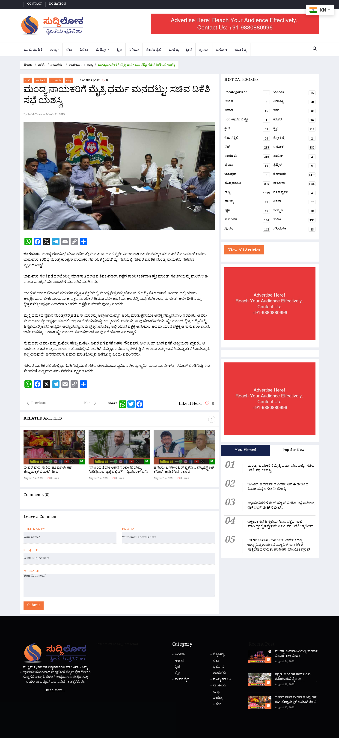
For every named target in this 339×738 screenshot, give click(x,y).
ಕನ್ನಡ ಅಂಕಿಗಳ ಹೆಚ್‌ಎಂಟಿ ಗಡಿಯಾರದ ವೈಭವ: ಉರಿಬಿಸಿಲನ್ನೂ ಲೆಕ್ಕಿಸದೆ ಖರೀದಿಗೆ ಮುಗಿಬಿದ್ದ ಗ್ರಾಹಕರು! (296, 682)
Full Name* (34, 530)
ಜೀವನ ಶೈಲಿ (154, 50)
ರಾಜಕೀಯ (74, 65)
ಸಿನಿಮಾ (134, 50)
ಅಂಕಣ (245, 102)
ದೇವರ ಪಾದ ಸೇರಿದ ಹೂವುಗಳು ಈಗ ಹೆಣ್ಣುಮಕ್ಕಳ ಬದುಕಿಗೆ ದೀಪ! (48, 470)
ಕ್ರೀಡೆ (189, 50)
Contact (34, 4)
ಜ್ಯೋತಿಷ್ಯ (241, 50)
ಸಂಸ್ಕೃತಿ (293, 211)
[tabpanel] (270, 507)
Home (28, 65)
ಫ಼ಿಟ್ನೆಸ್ (293, 166)
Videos (293, 93)
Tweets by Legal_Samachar (117, 645)
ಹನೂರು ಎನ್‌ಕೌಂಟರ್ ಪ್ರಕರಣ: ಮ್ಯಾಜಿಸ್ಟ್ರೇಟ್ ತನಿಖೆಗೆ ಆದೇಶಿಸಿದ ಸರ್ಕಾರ (184, 470)
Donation (57, 4)
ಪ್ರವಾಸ (204, 50)
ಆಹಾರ (246, 111)
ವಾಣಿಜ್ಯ (174, 50)
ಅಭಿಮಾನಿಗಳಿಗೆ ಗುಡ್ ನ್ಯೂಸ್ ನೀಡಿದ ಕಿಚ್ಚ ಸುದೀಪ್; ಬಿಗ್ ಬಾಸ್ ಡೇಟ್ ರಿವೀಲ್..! (281, 506)
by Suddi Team (33, 115)
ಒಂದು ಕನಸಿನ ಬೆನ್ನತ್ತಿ (245, 120)
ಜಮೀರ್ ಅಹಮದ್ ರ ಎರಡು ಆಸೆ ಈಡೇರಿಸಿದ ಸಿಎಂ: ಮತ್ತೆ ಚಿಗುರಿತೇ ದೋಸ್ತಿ (277, 487)
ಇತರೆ (41, 65)
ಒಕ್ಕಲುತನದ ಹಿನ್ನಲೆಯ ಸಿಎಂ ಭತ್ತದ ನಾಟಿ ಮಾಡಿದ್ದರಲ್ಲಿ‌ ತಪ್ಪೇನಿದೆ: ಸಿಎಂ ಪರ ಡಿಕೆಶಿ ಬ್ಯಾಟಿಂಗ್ (280, 524)
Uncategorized (245, 93)
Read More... (55, 691)
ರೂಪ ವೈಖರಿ (293, 193)
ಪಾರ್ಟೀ (293, 157)
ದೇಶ (69, 50)
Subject (31, 550)
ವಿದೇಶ (84, 50)
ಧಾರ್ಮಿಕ (222, 50)
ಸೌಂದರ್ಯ (293, 230)
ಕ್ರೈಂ (119, 50)
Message (31, 571)
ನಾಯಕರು (56, 65)
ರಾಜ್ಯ (53, 50)
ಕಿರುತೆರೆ (293, 120)
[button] (211, 419)
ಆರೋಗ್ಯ (293, 102)
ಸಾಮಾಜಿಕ (246, 220)
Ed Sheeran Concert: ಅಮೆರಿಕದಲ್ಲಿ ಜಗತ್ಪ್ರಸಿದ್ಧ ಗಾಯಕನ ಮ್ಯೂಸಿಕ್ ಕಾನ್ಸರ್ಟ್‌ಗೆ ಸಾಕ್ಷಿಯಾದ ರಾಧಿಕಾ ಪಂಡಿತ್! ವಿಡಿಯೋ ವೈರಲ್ (278, 545)
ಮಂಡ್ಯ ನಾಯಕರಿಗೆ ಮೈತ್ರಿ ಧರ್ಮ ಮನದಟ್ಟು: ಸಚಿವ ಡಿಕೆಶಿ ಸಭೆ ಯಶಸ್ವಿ (281, 469)
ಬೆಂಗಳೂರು (294, 175)
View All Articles (244, 251)
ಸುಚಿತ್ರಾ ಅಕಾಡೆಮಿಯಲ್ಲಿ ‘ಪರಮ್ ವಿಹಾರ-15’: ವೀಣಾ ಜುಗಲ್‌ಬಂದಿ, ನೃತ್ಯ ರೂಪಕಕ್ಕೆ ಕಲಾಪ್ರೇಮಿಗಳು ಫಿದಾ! (296, 659)
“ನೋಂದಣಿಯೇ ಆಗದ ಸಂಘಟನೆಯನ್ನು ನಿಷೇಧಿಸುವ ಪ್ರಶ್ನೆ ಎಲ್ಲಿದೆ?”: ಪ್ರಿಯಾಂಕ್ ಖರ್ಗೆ (119, 470)
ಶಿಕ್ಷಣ (246, 211)
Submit (33, 606)
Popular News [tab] (294, 450)
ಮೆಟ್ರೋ (101, 50)
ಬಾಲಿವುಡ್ (245, 175)
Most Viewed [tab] (245, 450)
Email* (128, 530)
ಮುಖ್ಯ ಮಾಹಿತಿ (33, 50)
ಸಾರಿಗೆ (293, 220)
